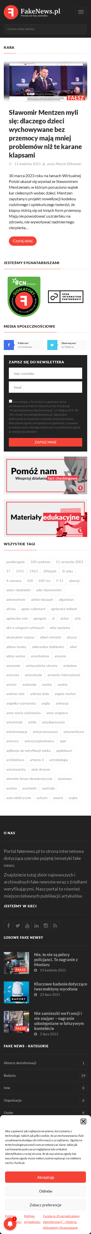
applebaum (64, 751)
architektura (15, 760)
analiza (47, 684)
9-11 (59, 581)
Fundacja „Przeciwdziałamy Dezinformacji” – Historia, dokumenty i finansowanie (61, 1221)
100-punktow (40, 562)
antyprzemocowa (45, 732)
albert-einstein (50, 637)
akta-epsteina (60, 628)
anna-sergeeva (57, 713)
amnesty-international (64, 675)
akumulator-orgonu (20, 637)
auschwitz (29, 788)
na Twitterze (67, 346)
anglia (45, 703)
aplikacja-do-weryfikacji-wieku (28, 751)
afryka (11, 609)
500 (30, 581)
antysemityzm (73, 732)
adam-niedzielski (18, 590)
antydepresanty (53, 722)
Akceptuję (45, 1177)
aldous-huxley (16, 647)
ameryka (12, 675)
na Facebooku (25, 346)
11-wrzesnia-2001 (69, 562)
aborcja (74, 581)
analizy (63, 684)
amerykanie (33, 675)
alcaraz (72, 637)
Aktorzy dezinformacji (44, 1063)
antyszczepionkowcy (39, 741)
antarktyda (14, 722)
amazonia (13, 666)
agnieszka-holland (64, 609)
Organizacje (44, 1100)
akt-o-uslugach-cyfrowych (25, 628)
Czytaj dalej (23, 240)
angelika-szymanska (21, 703)
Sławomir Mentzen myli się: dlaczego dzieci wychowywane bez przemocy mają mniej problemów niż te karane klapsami (45, 133)
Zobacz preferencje (45, 1205)
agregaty (40, 618)
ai (53, 618)
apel (63, 741)
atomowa (65, 779)
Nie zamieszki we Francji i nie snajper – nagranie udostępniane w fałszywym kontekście (59, 1021)
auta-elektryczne (18, 798)
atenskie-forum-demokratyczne (29, 779)
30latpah (49, 571)
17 (8, 571)
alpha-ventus (15, 656)
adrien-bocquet (42, 600)
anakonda (29, 684)
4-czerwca (13, 581)
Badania (44, 1075)
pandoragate (15, 562)
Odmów (45, 1191)
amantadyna (40, 656)
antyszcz (12, 741)
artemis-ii (37, 760)
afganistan (66, 600)
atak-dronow (40, 769)
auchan (11, 788)
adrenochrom (16, 600)
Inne (44, 1088)
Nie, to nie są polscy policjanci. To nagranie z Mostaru (56, 959)
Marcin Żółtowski (68, 164)
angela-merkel (65, 694)
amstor (11, 684)
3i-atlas (67, 571)
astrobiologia (58, 760)
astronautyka (16, 769)
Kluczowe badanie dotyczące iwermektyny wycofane (60, 986)
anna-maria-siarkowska (23, 713)
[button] (83, 1121)
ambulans (70, 666)
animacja (62, 703)
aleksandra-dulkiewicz (48, 647)
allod (73, 647)
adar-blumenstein (49, 590)
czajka (73, 798)
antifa (32, 722)
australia (48, 788)
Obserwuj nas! (68, 343)
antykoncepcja (16, 732)
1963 (34, 571)
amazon (60, 656)
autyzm (42, 798)
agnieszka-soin (17, 618)
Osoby (44, 1113)
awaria (58, 798)
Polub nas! (23, 343)
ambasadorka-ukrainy (42, 666)
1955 (20, 571)
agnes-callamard (33, 609)
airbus (64, 618)
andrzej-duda (39, 694)
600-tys (45, 581)
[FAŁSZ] (45, 81)
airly (78, 618)
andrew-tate (15, 694)
